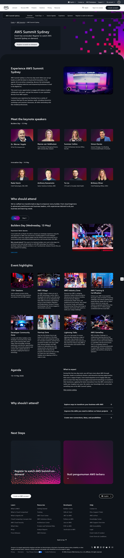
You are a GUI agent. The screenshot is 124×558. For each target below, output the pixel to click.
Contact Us (93, 509)
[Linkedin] (98, 548)
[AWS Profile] (118, 2)
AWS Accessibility (95, 526)
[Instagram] (100, 548)
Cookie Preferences (50, 552)
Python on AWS (68, 519)
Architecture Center (43, 522)
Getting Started (42, 509)
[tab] (15, 218)
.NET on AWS (67, 515)
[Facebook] (95, 548)
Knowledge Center (96, 519)
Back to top (61, 540)
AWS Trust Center (42, 515)
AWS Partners (41, 533)
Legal (91, 529)
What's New (14, 526)
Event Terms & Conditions (98, 536)
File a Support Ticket (96, 512)
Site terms (21, 552)
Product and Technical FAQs (46, 526)
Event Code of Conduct (97, 533)
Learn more (14, 252)
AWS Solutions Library (44, 519)
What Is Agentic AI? (17, 515)
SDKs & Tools (67, 512)
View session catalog (70, 390)
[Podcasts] (109, 548)
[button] (24, 7)
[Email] (112, 548)
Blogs (13, 529)
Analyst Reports (42, 529)
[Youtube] (106, 548)
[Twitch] (103, 548)
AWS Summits (21, 22)
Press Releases (15, 533)
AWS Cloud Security (17, 522)
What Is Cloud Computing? (19, 512)
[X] (92, 548)
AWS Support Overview (97, 522)
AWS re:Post (94, 515)
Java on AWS (67, 522)
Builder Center (68, 509)
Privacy (13, 552)
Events (13, 22)
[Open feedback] (122, 279)
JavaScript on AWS (69, 529)
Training (39, 512)
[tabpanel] (62, 238)
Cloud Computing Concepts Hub (21, 519)
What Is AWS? (15, 509)
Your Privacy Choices (32, 552)
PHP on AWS (67, 526)
